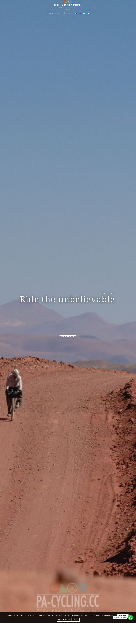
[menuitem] (50, 13)
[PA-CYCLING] (67, 5)
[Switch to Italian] (80, 13)
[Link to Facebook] (132, 5)
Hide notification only (64, 619)
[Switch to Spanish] (84, 13)
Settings (76, 619)
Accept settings (123, 615)
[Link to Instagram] (129, 5)
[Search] (87, 13)
